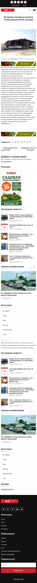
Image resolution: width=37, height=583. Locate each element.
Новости (3, 541)
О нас (2, 548)
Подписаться (18, 570)
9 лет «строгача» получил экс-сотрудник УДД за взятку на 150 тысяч (21, 258)
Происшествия (5, 59)
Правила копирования (7, 554)
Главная (3, 538)
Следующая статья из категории (28, 149)
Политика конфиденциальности (10, 551)
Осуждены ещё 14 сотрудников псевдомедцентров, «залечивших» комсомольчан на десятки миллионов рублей (22, 246)
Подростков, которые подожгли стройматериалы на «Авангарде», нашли (21, 216)
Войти (24, 5)
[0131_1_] (18, 64)
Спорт (4, 334)
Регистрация (16, 5)
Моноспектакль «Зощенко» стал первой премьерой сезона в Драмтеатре (21, 236)
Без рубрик (6, 311)
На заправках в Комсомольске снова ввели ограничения (16, 294)
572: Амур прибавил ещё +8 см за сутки (21, 226)
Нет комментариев (29, 59)
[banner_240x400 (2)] (11, 188)
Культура (5, 325)
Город (5, 316)
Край (4, 320)
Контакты (4, 544)
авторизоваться (6, 162)
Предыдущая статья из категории (9, 149)
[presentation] (31, 267)
